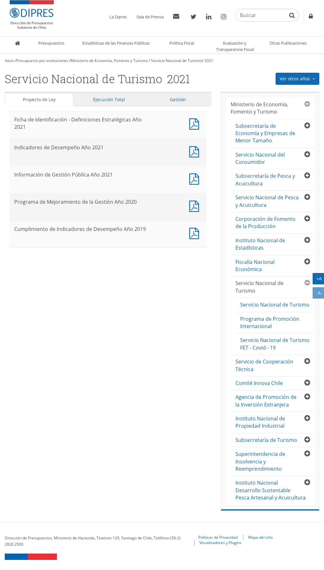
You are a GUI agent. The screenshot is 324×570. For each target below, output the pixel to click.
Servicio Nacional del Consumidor (260, 158)
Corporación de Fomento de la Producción (265, 222)
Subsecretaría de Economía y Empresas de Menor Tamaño (265, 133)
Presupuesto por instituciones (42, 60)
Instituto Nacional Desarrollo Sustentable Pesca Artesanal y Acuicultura (270, 490)
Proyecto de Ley (39, 99)
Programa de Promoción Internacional (269, 322)
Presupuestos (51, 43)
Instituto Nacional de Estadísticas (260, 244)
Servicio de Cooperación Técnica (264, 365)
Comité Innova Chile (259, 383)
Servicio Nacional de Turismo (176, 60)
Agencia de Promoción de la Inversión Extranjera (265, 400)
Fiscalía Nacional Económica (255, 265)
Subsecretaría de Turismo (266, 440)
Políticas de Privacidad (218, 537)
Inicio (9, 60)
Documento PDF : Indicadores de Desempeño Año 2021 (195, 151)
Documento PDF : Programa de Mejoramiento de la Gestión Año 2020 (195, 205)
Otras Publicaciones (288, 43)
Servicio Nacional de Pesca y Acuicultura (267, 201)
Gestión (178, 99)
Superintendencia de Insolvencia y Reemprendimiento (260, 461)
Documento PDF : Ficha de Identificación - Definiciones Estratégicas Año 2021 (195, 123)
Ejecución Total (109, 99)
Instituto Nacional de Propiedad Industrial (260, 422)
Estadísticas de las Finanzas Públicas (116, 43)
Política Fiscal (181, 43)
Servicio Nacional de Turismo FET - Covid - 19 (274, 344)
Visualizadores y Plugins (220, 542)
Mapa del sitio (260, 537)
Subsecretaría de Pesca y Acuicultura (265, 179)
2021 (208, 60)
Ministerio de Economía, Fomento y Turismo (109, 60)
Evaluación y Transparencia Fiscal (235, 46)
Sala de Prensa (150, 17)
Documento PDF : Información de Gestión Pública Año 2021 (195, 178)
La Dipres (118, 17)
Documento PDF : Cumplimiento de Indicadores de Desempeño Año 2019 (195, 233)
